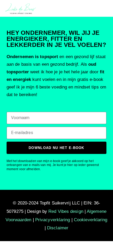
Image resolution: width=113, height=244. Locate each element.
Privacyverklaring (52, 219)
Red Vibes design (65, 211)
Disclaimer (57, 227)
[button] (104, 8)
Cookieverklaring (90, 219)
